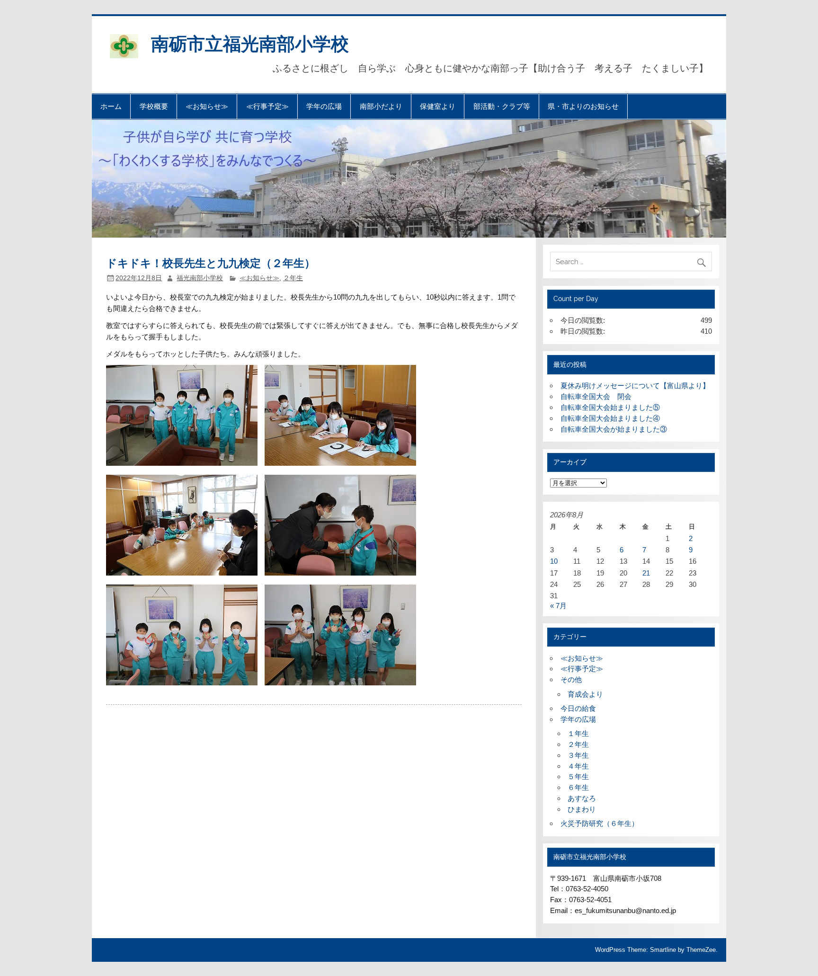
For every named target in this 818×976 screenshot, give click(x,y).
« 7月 (558, 606)
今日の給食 (578, 708)
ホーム (111, 106)
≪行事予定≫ (267, 106)
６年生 (578, 787)
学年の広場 (324, 106)
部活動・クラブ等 (501, 106)
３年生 (578, 755)
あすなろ (582, 798)
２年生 (293, 278)
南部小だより (381, 106)
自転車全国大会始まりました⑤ (610, 407)
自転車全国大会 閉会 (595, 396)
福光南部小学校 (200, 278)
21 (646, 573)
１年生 (578, 733)
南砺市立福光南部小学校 (250, 43)
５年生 (578, 776)
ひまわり (582, 809)
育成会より (585, 694)
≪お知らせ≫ (207, 106)
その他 (571, 679)
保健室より (437, 106)
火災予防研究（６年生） (599, 823)
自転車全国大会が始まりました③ (613, 429)
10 (554, 561)
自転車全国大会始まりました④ (610, 418)
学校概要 (154, 106)
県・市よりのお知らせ (583, 106)
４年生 (578, 766)
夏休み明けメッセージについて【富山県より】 (635, 386)
